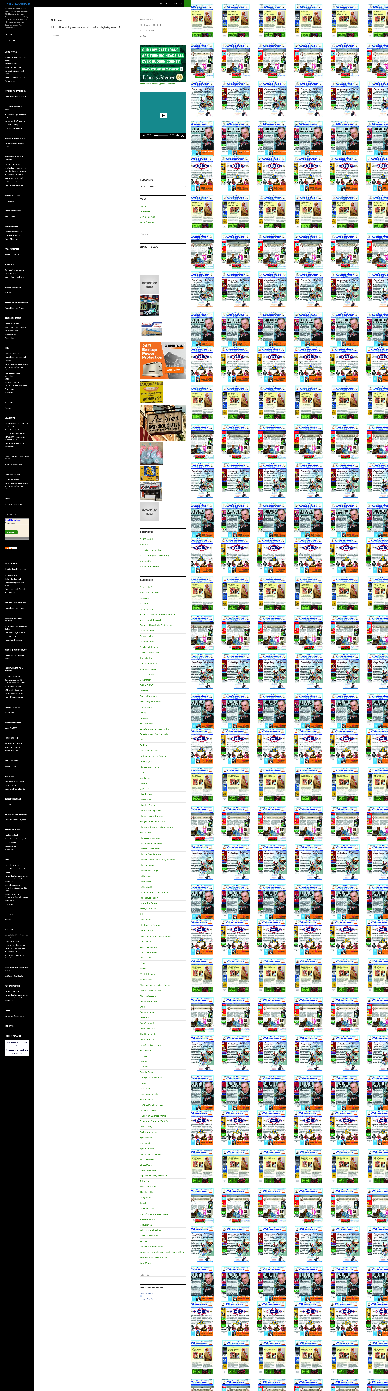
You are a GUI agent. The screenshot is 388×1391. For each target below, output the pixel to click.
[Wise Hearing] (151, 491)
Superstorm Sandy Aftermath (153, 1175)
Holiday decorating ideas (151, 816)
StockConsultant (12, 520)
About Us (164, 4)
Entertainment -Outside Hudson (155, 734)
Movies (143, 968)
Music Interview (147, 974)
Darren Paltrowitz (148, 696)
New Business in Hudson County (155, 985)
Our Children (146, 1017)
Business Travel (147, 630)
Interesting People (148, 903)
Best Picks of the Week (150, 619)
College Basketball (148, 663)
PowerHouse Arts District (15, 77)
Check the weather (12, 353)
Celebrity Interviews (149, 652)
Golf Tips (144, 788)
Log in (143, 206)
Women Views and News (151, 1246)
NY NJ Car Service (12, 480)
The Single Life (147, 1192)
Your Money (146, 1263)
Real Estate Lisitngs (149, 1099)
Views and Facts (147, 1219)
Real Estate (145, 1088)
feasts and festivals (149, 750)
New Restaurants (148, 996)
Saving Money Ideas (149, 1132)
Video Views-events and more (154, 1214)
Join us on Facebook (149, 566)
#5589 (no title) (147, 539)
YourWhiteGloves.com (14, 185)
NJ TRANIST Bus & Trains (14, 178)
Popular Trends (147, 1072)
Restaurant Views (148, 1110)
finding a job (146, 761)
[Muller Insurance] (149, 473)
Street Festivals (147, 1159)
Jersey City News (148, 908)
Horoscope (145, 832)
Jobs (142, 914)
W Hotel (8, 292)
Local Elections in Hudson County (156, 936)
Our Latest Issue (147, 1028)
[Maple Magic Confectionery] (151, 453)
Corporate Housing (12, 164)
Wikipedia (9, 392)
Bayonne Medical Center (14, 270)
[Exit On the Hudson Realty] (149, 305)
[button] (163, 115)
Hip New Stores (147, 805)
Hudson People (147, 865)
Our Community (148, 1023)
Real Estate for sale (149, 1094)
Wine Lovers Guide (149, 1235)
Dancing (144, 690)
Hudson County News (150, 854)
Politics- (144, 1061)
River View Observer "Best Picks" (155, 1121)
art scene (144, 598)
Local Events (146, 941)
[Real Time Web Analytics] (11, 548)
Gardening (145, 777)
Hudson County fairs (150, 848)
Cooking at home (148, 668)
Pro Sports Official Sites (151, 1077)
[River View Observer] (141, 1296)
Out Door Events (148, 1034)
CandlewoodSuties (12, 323)
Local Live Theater (148, 952)
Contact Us (177, 4)
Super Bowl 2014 (148, 1170)
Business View (147, 636)
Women (143, 1241)
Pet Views (144, 1055)
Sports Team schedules (150, 1154)
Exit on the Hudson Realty (15, 433)
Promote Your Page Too (148, 1299)
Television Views (148, 1186)
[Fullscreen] (182, 135)
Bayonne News (147, 609)
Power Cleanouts (11, 239)
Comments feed (147, 216)
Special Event (146, 1137)
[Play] (144, 135)
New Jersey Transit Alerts (14, 504)
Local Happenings (148, 946)
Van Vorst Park (10, 81)
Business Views (147, 641)
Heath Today (146, 799)
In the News (145, 881)
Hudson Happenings (152, 550)
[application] (163, 115)
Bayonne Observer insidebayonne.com (158, 614)
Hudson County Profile (14, 174)
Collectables (146, 658)
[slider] (161, 135)
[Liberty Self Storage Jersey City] (151, 328)
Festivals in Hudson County (153, 756)
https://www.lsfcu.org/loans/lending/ (157, 83)
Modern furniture (12, 254)
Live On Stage (146, 930)
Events (143, 739)
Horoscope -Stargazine (150, 837)
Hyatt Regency (10, 334)
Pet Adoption (146, 1050)
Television (144, 1181)
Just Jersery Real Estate (14, 464)
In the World (146, 886)
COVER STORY (147, 674)
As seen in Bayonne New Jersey (154, 555)
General (143, 783)
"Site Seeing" (146, 587)
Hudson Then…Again (150, 870)
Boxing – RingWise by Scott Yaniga (156, 625)
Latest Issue (145, 919)
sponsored (145, 1143)
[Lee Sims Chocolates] (163, 422)
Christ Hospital (10, 273)
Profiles (143, 1083)
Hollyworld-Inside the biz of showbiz (157, 827)
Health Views (146, 794)
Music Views (146, 979)
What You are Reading (150, 1230)
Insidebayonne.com (149, 897)
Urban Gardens (147, 1208)
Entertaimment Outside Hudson (155, 728)
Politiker (8, 408)
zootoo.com (9, 201)
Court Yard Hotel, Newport (15, 327)
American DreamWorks (151, 592)
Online (143, 1006)
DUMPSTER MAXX (12, 235)
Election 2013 (146, 723)
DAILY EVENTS (147, 685)
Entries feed (145, 211)
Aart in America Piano (13, 232)
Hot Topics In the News (151, 843)
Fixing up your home (149, 767)
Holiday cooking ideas (150, 810)
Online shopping (148, 1012)
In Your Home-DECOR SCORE (154, 892)
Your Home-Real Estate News (154, 1257)
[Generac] (163, 360)
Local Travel (145, 957)
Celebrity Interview (149, 647)
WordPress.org (147, 222)
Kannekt (8, 361)
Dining (143, 712)
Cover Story (145, 679)
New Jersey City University (15, 121)
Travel (143, 1203)
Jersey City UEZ (11, 216)
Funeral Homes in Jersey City (16, 357)
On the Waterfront (148, 1001)
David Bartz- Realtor (13, 430)
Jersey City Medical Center (15, 277)
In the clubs (145, 876)
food (142, 772)
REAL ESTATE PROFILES (151, 1105)
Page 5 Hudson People (150, 1045)
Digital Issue (146, 707)
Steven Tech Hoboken (13, 128)
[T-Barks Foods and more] (151, 391)
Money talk (145, 963)
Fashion (143, 745)
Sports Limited (147, 1148)
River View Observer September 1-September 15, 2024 (16, 376)
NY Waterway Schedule (14, 182)
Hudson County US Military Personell (157, 859)
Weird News (9, 389)
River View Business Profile (153, 1115)
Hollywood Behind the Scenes (154, 821)
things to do (145, 1197)
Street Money (146, 1164)
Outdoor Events (147, 1039)
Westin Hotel (10, 338)
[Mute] (177, 135)
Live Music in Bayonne (150, 925)
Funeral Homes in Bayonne (15, 96)
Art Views (144, 603)
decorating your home (150, 701)
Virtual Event (146, 1224)
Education (145, 718)
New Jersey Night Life (150, 990)
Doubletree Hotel (11, 331)
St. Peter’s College (11, 124)
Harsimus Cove (11, 64)
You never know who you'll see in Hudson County (163, 1252)
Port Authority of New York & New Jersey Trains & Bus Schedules (16, 367)
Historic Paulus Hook (13, 67)
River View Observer (17, 3)
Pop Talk (144, 1066)
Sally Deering (146, 1126)
